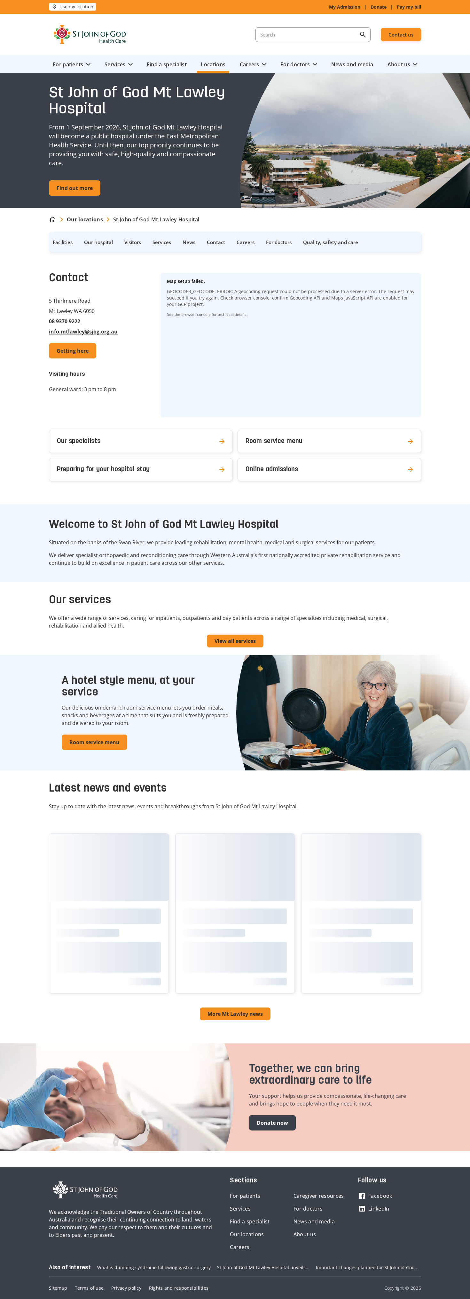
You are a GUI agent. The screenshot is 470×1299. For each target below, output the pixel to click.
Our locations (247, 1234)
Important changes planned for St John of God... (367, 1267)
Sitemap (58, 1288)
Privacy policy (126, 1288)
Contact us (400, 34)
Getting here (73, 350)
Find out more (75, 188)
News (189, 242)
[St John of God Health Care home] (85, 1190)
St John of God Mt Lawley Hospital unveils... (263, 1267)
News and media (352, 64)
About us (399, 64)
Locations (213, 64)
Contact (216, 242)
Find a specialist (167, 64)
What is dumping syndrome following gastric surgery (154, 1267)
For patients (68, 64)
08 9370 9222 (64, 321)
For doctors (295, 64)
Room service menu (94, 742)
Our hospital (98, 242)
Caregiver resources (319, 1195)
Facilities (63, 242)
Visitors (132, 242)
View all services (235, 641)
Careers (249, 64)
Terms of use (89, 1288)
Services (115, 64)
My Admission (344, 7)
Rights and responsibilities (178, 1288)
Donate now (272, 1122)
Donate (379, 7)
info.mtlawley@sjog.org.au (83, 331)
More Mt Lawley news (235, 1013)
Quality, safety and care (330, 242)
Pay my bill (409, 7)
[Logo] (90, 34)
